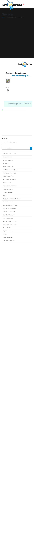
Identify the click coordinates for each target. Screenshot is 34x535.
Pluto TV (5, 195)
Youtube (9, 142)
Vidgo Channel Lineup (8, 231)
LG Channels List (7, 182)
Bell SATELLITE (6, 163)
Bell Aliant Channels (7, 157)
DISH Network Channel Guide (9, 173)
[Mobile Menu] (30, 4)
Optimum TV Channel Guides (9, 186)
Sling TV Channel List (8, 218)
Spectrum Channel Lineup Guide (10, 221)
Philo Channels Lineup (8, 192)
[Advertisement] (17, 39)
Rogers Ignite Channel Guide (9, 208)
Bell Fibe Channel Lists (8, 160)
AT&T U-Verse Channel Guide (9, 153)
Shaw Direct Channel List (8, 215)
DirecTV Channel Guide (8, 166)
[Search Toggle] (27, 4)
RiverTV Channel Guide (8, 202)
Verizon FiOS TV (6, 227)
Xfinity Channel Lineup (8, 237)
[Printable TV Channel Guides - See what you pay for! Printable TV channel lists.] (6, 5)
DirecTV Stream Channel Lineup (10, 170)
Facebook (3, 142)
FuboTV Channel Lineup (8, 176)
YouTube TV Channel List (8, 240)
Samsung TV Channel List (9, 211)
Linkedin (15, 142)
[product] (8, 81)
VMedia (4, 234)
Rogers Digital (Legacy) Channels (10, 205)
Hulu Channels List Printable (9, 179)
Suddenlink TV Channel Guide (9, 224)
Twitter (6, 142)
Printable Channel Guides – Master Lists (12, 198)
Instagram (12, 142)
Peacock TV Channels (8, 189)
